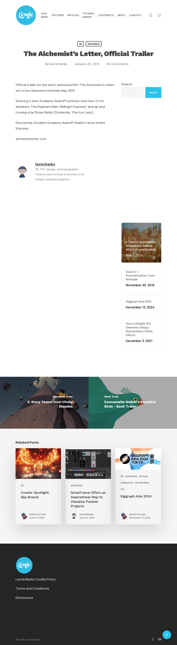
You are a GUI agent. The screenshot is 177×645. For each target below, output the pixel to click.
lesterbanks (58, 64)
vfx (122, 489)
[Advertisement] (141, 160)
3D (80, 43)
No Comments (118, 64)
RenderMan (142, 482)
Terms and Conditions (32, 588)
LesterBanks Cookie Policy (36, 579)
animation (93, 43)
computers (126, 482)
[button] (159, 15)
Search (126, 84)
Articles (143, 476)
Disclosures (24, 598)
